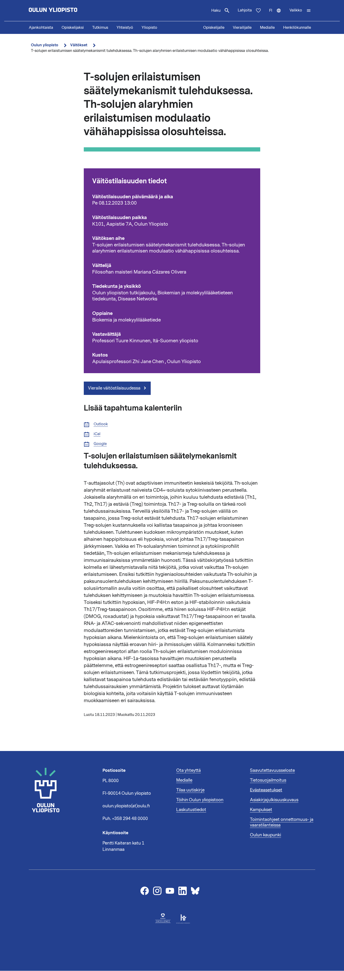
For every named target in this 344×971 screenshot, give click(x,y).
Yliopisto (149, 27)
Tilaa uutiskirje (190, 790)
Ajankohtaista (41, 27)
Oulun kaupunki (265, 835)
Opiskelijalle (213, 27)
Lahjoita (245, 10)
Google (100, 443)
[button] (300, 10)
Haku (215, 10)
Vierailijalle (242, 27)
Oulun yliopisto (44, 45)
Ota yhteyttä (188, 770)
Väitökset (78, 45)
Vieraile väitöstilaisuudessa (114, 388)
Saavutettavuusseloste (272, 770)
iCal (97, 434)
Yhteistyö (125, 27)
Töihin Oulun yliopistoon (199, 800)
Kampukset (261, 810)
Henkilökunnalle (297, 27)
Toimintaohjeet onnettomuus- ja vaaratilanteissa (281, 822)
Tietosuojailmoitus (268, 780)
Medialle (267, 27)
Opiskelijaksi (73, 27)
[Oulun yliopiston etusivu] (68, 10)
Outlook (101, 424)
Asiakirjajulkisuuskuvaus (274, 800)
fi (277, 14)
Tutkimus (100, 27)
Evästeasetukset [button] (266, 790)
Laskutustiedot (191, 810)
